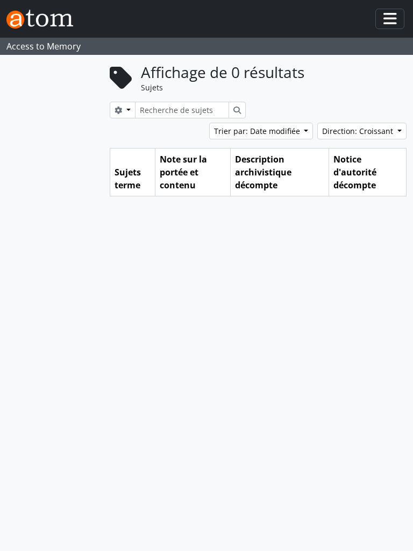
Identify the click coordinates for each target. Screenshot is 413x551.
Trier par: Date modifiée (258, 131)
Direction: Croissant (358, 131)
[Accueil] (44, 19)
